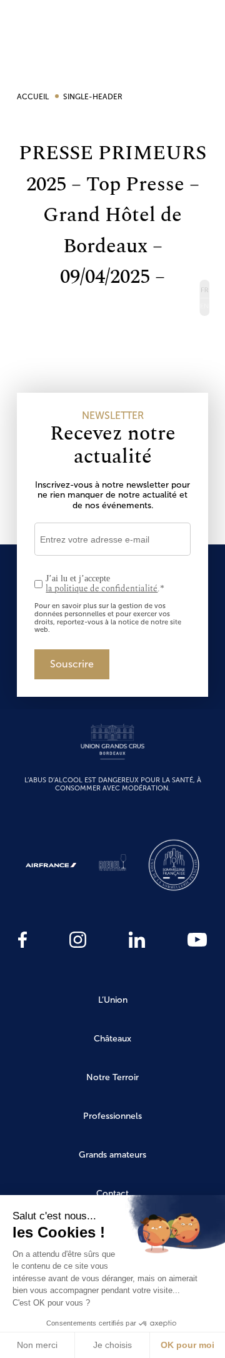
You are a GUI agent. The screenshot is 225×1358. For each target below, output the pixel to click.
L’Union (113, 1000)
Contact (112, 1193)
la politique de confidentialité (102, 588)
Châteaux (112, 1038)
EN (204, 307)
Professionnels (112, 1116)
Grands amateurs (112, 1154)
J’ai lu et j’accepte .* (105, 584)
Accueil (34, 96)
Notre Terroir (112, 1077)
